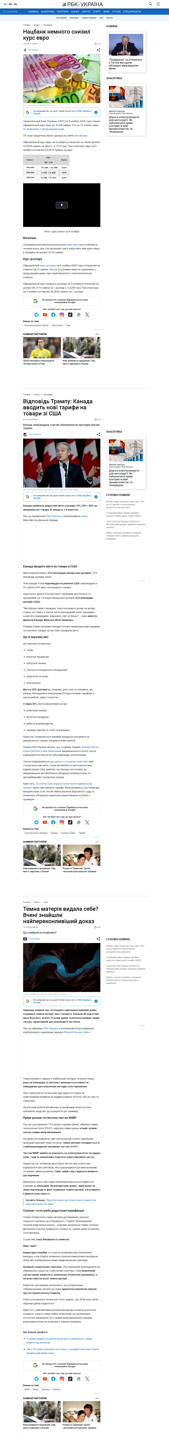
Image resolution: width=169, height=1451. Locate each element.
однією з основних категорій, (71, 761)
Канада (54, 833)
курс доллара (48, 265)
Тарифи (82, 833)
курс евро (73, 244)
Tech (101, 18)
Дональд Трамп (68, 833)
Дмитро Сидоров (117, 111)
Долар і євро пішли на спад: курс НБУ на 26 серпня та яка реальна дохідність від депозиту (125, 504)
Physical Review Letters (77, 1032)
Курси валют (57, 325)
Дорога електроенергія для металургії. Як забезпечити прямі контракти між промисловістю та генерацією (124, 124)
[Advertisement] (61, 543)
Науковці (46, 1389)
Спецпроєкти (132, 11)
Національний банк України (36, 325)
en (10, 4)
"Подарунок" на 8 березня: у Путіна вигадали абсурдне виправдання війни (125, 64)
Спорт (97, 11)
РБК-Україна (53, 516)
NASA (27, 1389)
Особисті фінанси (89, 18)
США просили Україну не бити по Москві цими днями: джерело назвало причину (126, 524)
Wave (106, 11)
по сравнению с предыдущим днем (43, 129)
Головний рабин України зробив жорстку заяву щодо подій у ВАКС (123, 514)
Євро (68, 325)
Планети (56, 1389)
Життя (86, 11)
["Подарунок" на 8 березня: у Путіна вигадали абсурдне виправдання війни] (126, 45)
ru (15, 4)
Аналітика (47, 11)
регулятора (80, 135)
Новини (33, 11)
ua (5, 4)
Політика (63, 11)
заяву (84, 516)
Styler (116, 11)
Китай (35, 1389)
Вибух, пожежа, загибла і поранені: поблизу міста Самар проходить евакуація (123, 535)
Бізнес (75, 11)
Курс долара (61, 18)
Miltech (110, 18)
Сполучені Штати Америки (36, 833)
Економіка (74, 18)
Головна (26, 25)
